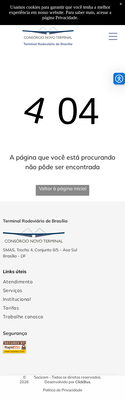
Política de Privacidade (62, 390)
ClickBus (82, 381)
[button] (119, 78)
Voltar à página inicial (62, 188)
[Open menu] (113, 36)
